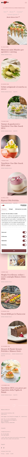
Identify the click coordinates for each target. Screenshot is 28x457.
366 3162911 (6, 435)
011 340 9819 (6, 433)
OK (14, 250)
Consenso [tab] (4, 209)
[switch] (24, 237)
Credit (11, 453)
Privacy (2, 453)
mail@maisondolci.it (5, 431)
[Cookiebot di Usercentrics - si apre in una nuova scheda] (20, 205)
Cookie (7, 453)
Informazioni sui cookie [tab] (20, 209)
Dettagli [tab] (11, 209)
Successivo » (14, 399)
